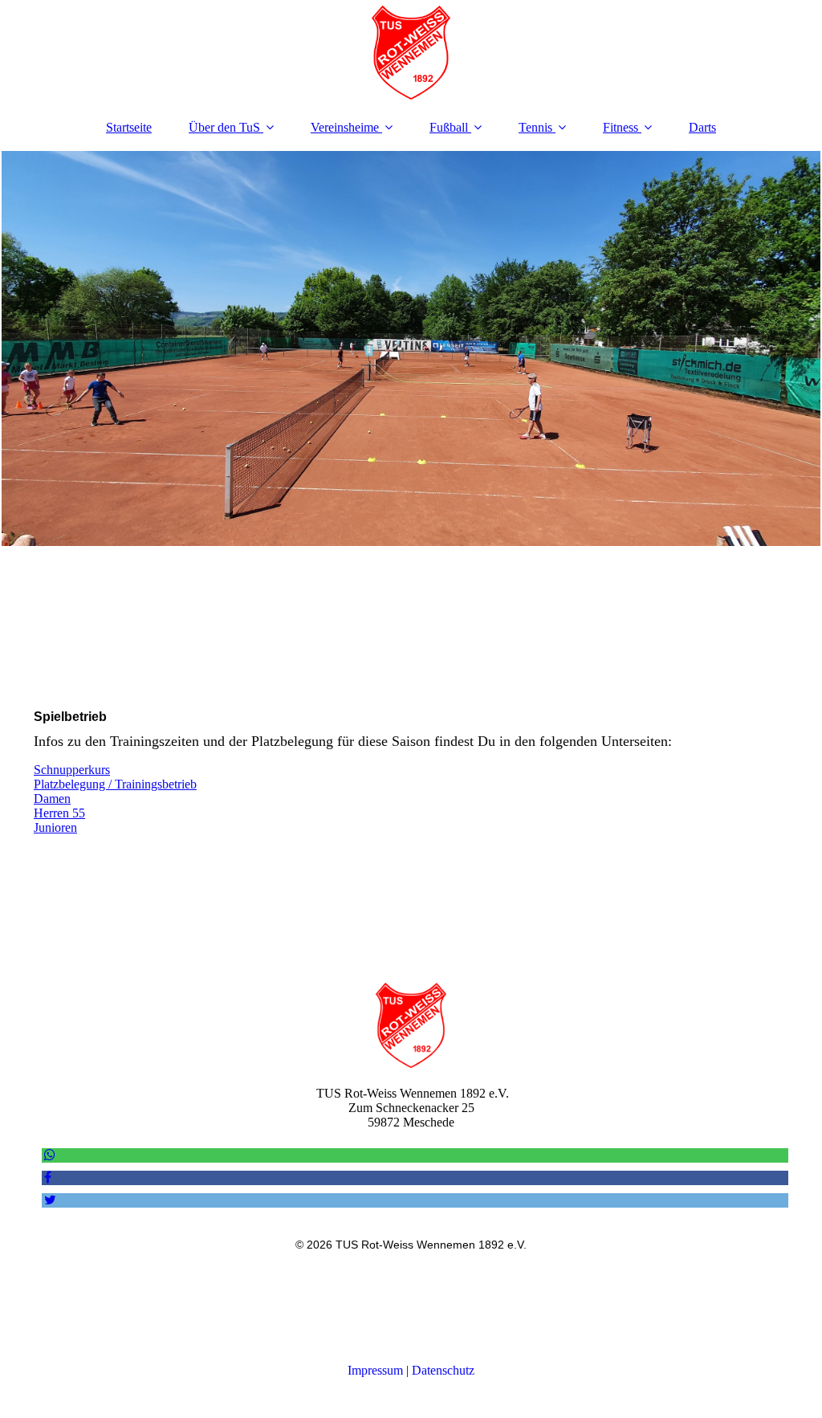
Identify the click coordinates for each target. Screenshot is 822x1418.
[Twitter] (49, 1200)
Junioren (55, 827)
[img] (411, 52)
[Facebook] (46, 1177)
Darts (702, 127)
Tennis (535, 127)
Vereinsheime (345, 127)
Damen (52, 798)
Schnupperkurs (72, 769)
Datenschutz (443, 1370)
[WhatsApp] (48, 1155)
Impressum (375, 1370)
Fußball (448, 127)
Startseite (129, 127)
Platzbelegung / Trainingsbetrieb (115, 784)
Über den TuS (224, 127)
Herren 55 (59, 813)
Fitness (620, 127)
